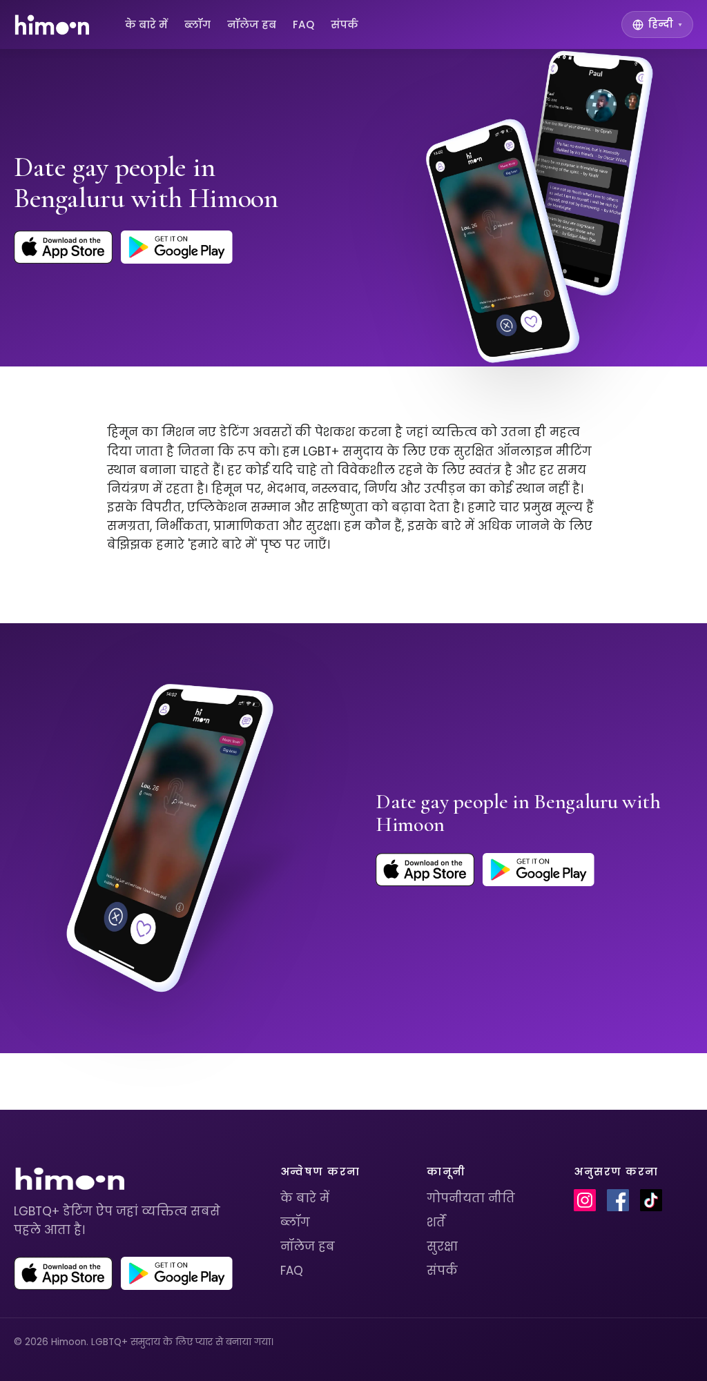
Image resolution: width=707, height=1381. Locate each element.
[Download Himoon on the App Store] (63, 247)
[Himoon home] (51, 25)
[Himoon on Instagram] (585, 1200)
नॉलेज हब (251, 24)
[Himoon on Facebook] (618, 1200)
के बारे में (146, 24)
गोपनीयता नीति (471, 1198)
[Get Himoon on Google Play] (177, 247)
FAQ (303, 24)
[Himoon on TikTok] (651, 1200)
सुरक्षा (442, 1246)
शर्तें (436, 1222)
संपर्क (344, 24)
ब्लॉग (197, 24)
